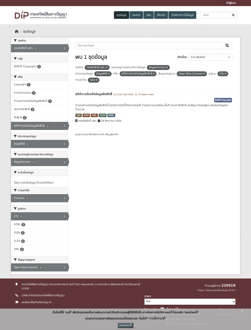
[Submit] (233, 15)
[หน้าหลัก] (17, 31)
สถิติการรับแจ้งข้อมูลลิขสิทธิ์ (94, 94)
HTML (111, 115)
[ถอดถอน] (107, 67)
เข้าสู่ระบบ (231, 3)
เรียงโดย (182, 57)
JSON (86, 115)
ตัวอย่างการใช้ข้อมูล (182, 15)
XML (94, 115)
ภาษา (147, 296)
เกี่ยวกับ (161, 15)
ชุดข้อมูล (121, 15)
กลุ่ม (148, 15)
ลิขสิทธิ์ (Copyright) (223, 100)
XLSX (102, 115)
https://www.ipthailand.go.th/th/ (216, 290)
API (102, 134)
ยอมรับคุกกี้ (125, 325)
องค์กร (136, 15)
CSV (78, 115)
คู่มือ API (114, 134)
